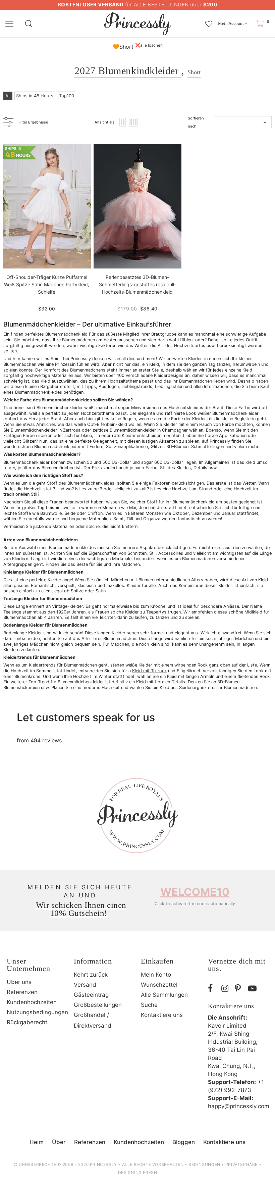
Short (126, 46)
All (7, 95)
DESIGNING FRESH (137, 1172)
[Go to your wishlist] (209, 20)
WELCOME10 (194, 891)
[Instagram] (226, 989)
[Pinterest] (240, 989)
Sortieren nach (196, 122)
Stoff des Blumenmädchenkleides (80, 483)
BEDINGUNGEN (204, 1164)
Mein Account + (232, 23)
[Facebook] (213, 989)
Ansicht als (104, 122)
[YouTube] (253, 989)
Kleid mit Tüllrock (149, 670)
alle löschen (151, 45)
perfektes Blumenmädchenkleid (56, 334)
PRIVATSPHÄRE (241, 1164)
